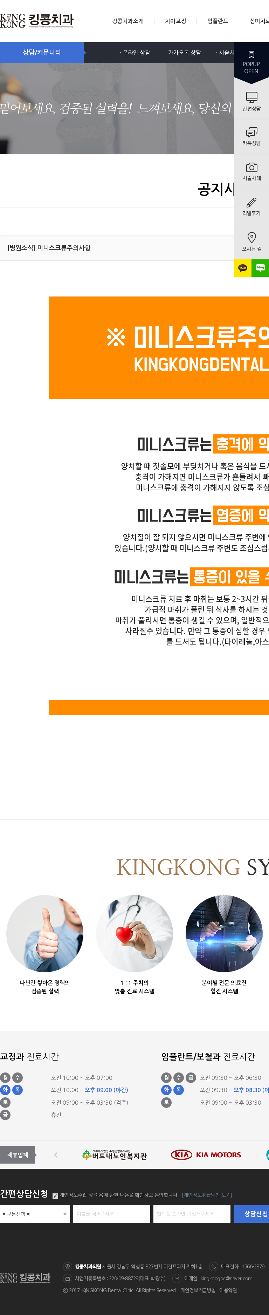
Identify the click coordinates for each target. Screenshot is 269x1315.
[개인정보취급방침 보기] (207, 1195)
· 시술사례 (228, 52)
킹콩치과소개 (128, 21)
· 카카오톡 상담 (183, 52)
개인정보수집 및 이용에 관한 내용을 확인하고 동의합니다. (119, 1195)
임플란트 (217, 21)
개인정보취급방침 (198, 1290)
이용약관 (228, 1290)
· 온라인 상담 (135, 52)
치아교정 (175, 21)
